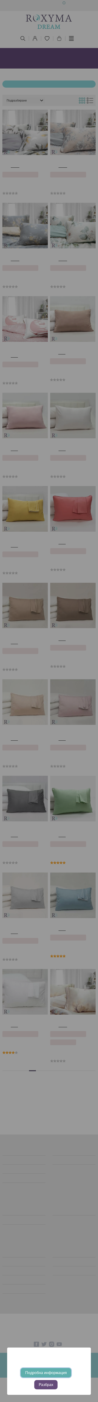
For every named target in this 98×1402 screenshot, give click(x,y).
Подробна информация (46, 1372)
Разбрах (46, 1384)
